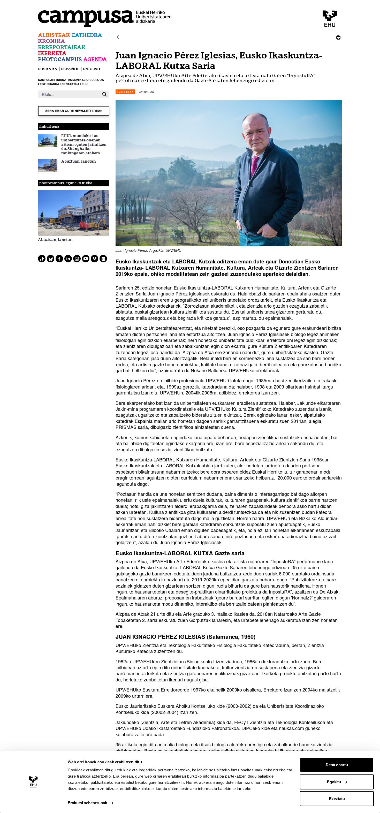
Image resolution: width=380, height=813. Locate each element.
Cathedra (86, 35)
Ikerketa (52, 53)
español (70, 69)
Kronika (51, 41)
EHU (85, 84)
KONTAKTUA (70, 84)
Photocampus (60, 59)
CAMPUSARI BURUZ (52, 80)
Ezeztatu (337, 798)
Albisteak (54, 35)
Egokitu (334, 781)
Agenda (95, 59)
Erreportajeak (62, 47)
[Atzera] (118, 37)
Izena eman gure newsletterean (74, 110)
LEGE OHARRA (48, 84)
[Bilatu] (104, 94)
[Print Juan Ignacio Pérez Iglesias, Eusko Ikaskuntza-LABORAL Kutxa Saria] (338, 37)
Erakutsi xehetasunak (87, 803)
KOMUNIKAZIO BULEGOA (86, 80)
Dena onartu (337, 765)
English (91, 69)
